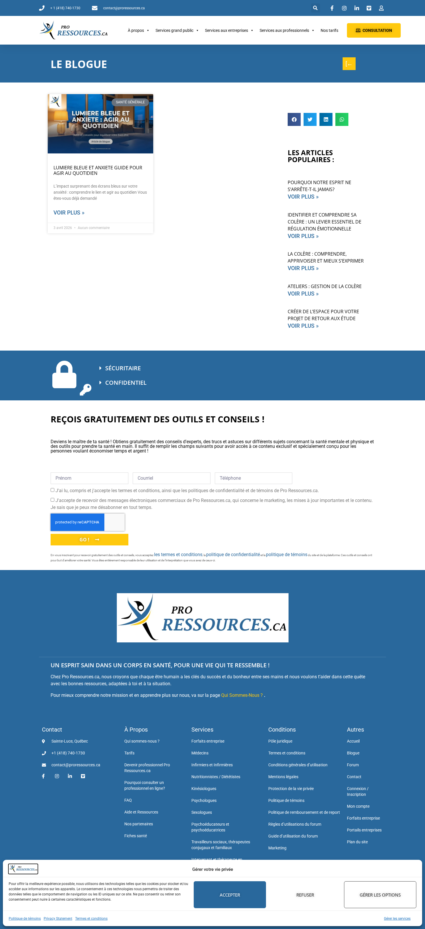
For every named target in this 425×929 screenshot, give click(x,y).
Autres (355, 729)
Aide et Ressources (141, 812)
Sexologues (201, 812)
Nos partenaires (138, 824)
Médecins (199, 753)
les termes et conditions (178, 554)
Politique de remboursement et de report (304, 812)
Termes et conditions (91, 919)
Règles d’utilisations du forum (294, 824)
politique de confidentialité (233, 554)
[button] (315, 7)
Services (202, 729)
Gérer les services (397, 919)
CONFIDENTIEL (126, 382)
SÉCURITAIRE (123, 368)
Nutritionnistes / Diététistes (215, 776)
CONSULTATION (377, 30)
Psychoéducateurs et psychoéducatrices (210, 827)
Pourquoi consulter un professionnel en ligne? (144, 785)
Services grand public (174, 30)
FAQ (128, 800)
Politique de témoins (25, 919)
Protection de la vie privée (291, 788)
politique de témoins (286, 554)
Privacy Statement (58, 919)
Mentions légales (283, 776)
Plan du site (357, 842)
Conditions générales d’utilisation (298, 765)
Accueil (353, 741)
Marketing (277, 848)
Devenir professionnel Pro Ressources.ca (147, 768)
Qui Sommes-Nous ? (242, 695)
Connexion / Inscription (358, 791)
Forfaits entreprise (207, 741)
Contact (52, 729)
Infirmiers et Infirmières (212, 765)
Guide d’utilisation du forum (293, 836)
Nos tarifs (329, 30)
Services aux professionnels (284, 30)
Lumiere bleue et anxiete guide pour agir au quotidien (97, 170)
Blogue (353, 753)
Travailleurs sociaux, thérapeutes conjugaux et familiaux (220, 845)
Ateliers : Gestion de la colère (325, 286)
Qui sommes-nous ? (142, 741)
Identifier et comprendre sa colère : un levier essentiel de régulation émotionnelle (324, 222)
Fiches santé (135, 835)
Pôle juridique (280, 741)
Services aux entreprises (226, 30)
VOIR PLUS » (303, 196)
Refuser (305, 895)
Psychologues (204, 800)
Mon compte (358, 806)
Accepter (230, 895)
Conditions (282, 729)
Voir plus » (68, 212)
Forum (353, 765)
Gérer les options (380, 895)
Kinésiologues (203, 788)
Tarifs (129, 753)
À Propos (136, 729)
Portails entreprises (364, 830)
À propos (136, 30)
